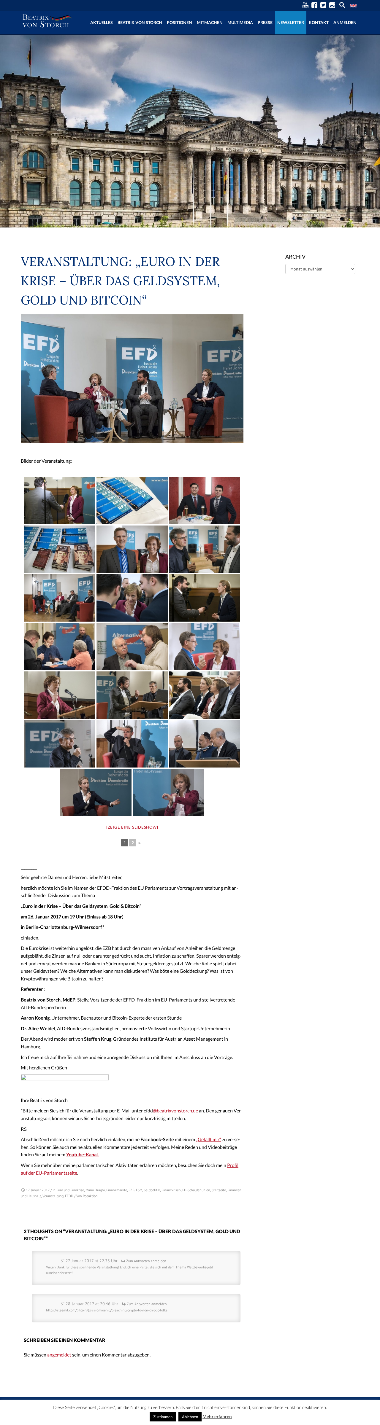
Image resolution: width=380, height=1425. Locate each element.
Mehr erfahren (217, 1416)
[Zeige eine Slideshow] (132, 827)
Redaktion (90, 1196)
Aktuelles (101, 22)
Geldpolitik (152, 1190)
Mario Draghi (95, 1190)
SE (62, 1261)
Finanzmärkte (116, 1190)
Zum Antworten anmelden (146, 1261)
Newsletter (290, 22)
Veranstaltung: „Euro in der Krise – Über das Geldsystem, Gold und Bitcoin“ (120, 281)
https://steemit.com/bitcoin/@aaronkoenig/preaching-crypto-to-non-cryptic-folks (106, 1310)
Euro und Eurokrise (70, 1190)
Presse (265, 22)
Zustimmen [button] (162, 1416)
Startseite (219, 1190)
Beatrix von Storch (140, 22)
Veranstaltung (53, 1196)
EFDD (69, 1196)
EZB (131, 1190)
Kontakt (319, 22)
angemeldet (59, 1354)
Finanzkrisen (171, 1190)
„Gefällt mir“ (208, 1139)
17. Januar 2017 (38, 1190)
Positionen (179, 22)
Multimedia (240, 22)
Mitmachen (210, 22)
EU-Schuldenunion (196, 1190)
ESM (139, 1190)
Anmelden (345, 22)
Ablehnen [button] (190, 1416)
